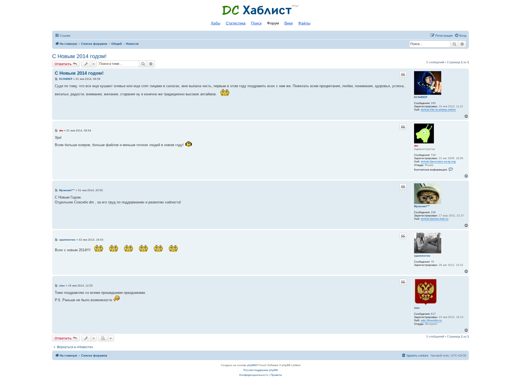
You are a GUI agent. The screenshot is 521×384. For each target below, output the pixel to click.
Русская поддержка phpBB (260, 370)
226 (433, 212)
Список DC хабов (260, 10)
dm (416, 145)
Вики (288, 23)
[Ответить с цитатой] (402, 74)
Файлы (304, 23)
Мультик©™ (422, 206)
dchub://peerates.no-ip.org (438, 161)
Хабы (215, 23)
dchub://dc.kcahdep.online (438, 109)
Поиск (256, 23)
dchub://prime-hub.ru (434, 218)
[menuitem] (460, 35)
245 (433, 103)
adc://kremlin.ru (431, 320)
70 (432, 261)
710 (433, 154)
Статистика (236, 23)
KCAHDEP (420, 97)
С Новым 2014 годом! (79, 56)
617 (433, 313)
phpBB (251, 365)
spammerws (422, 255)
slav (417, 307)
